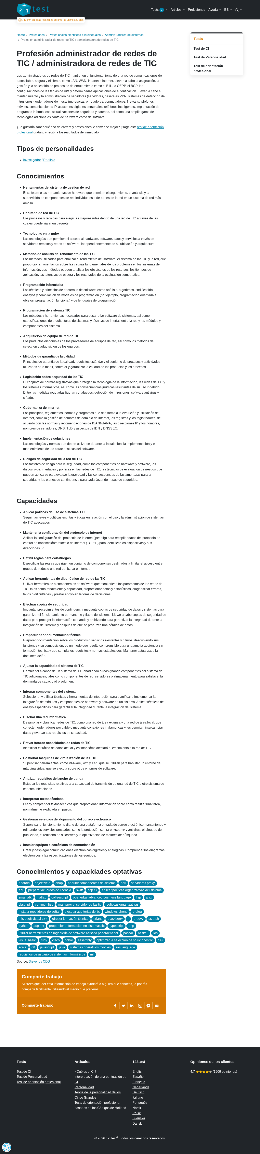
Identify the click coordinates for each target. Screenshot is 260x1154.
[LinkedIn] (132, 1005)
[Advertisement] (216, 143)
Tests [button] (156, 9)
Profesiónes (196, 9)
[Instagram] (140, 1005)
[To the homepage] (33, 10)
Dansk (137, 1123)
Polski (136, 1113)
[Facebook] (115, 1005)
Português (139, 1102)
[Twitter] (123, 1005)
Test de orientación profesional (208, 68)
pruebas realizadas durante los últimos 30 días (52, 19)
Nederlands (140, 1087)
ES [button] (227, 9)
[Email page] (157, 1005)
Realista (49, 160)
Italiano (137, 1097)
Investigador (32, 160)
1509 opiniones (225, 1071)
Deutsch (138, 1092)
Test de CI (201, 48)
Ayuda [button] (213, 9)
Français (138, 1082)
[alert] (6, 1147)
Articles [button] (176, 9)
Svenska (138, 1118)
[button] (238, 9)
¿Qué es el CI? (85, 1071)
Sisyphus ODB (39, 961)
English (137, 1071)
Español (138, 1076)
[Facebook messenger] (148, 1005)
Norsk (136, 1108)
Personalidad (84, 1087)
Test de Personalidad (210, 57)
